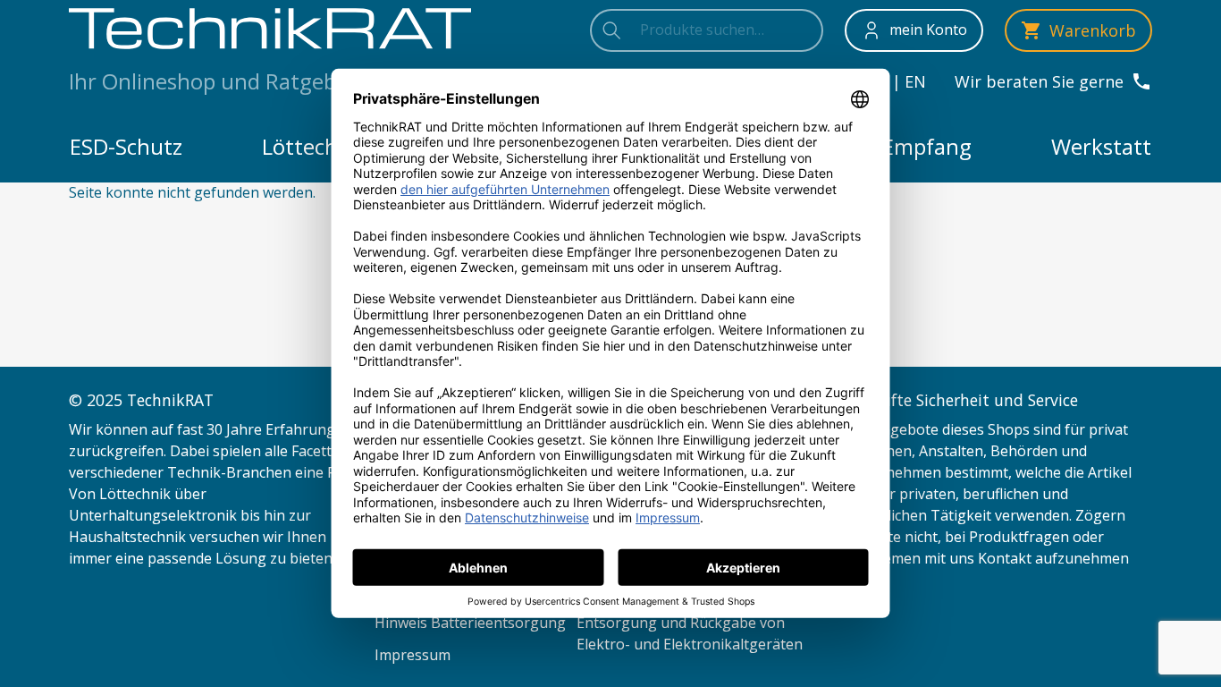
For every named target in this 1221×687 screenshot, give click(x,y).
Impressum (413, 655)
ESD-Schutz (126, 146)
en (915, 81)
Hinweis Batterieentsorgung (470, 622)
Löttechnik (315, 146)
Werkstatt (1101, 146)
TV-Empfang (910, 146)
